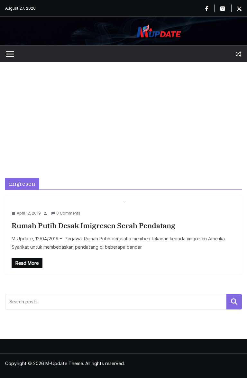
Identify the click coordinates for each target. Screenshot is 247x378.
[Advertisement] (123, 110)
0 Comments (68, 213)
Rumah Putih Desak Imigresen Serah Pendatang (93, 225)
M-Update (56, 363)
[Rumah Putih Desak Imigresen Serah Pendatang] (123, 206)
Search (234, 302)
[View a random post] (238, 54)
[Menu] (10, 54)
